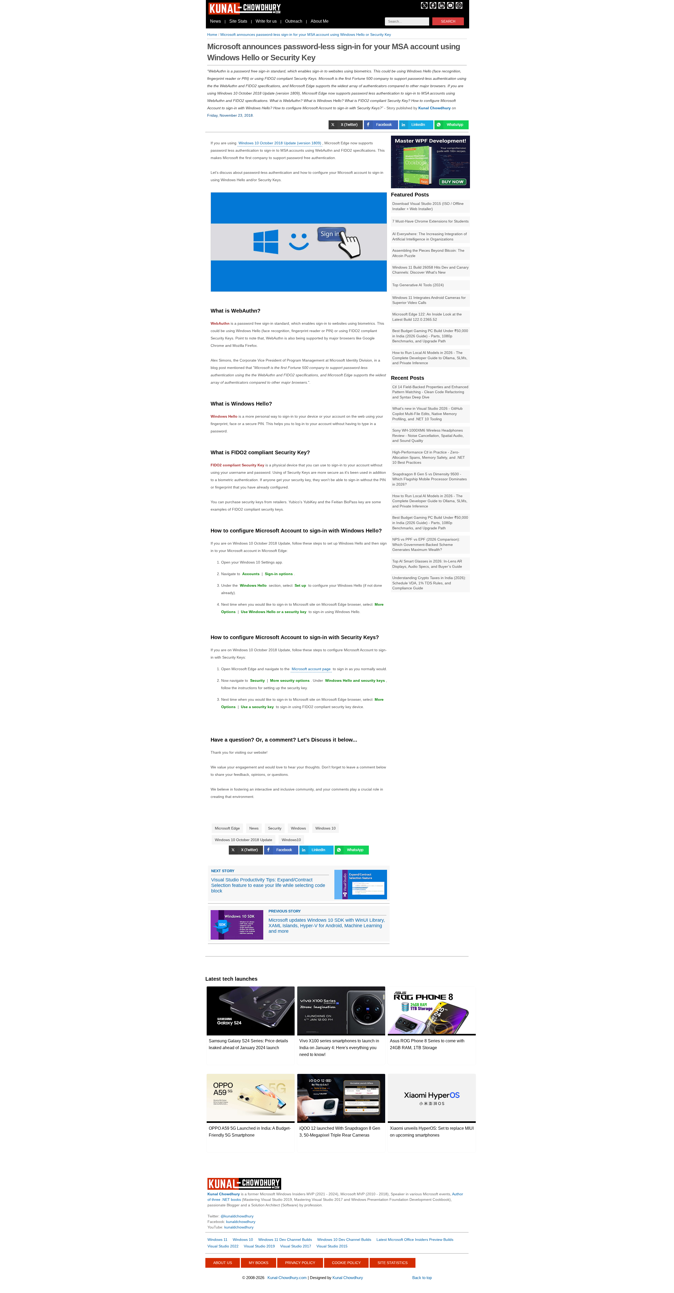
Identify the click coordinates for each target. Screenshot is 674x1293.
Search (448, 21)
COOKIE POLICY (346, 1263)
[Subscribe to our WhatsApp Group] (459, 7)
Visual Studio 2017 (295, 1246)
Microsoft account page (311, 669)
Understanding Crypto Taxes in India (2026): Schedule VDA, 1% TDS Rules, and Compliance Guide (429, 583)
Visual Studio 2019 (259, 1246)
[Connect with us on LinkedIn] (441, 7)
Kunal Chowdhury (348, 1277)
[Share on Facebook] (381, 128)
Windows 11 (217, 1239)
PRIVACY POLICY (300, 1263)
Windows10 (291, 840)
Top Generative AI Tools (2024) (418, 285)
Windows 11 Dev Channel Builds (285, 1239)
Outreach (293, 21)
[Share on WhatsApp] (451, 128)
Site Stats (238, 21)
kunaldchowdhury (240, 1222)
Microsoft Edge (227, 828)
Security (274, 828)
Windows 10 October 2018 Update (243, 840)
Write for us (266, 21)
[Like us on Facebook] (433, 7)
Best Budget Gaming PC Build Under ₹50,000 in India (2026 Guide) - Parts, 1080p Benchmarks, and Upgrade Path (430, 336)
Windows (298, 828)
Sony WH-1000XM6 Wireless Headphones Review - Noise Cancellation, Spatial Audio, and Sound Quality (428, 435)
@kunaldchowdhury (237, 1216)
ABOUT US (222, 1263)
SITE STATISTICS (393, 1263)
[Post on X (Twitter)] (246, 853)
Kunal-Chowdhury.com (287, 1277)
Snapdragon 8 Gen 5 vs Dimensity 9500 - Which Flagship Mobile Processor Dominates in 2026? (429, 479)
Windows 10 (325, 828)
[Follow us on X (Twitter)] (424, 7)
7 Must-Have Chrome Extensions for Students (430, 221)
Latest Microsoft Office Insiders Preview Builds (414, 1239)
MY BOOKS (258, 1263)
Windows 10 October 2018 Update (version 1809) (280, 143)
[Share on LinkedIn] (416, 128)
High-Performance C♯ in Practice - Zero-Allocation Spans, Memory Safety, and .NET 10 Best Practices (428, 457)
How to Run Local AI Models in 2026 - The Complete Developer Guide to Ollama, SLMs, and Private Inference (429, 358)
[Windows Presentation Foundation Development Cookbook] (430, 187)
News (215, 21)
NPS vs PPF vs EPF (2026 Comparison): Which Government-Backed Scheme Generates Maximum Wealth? (426, 544)
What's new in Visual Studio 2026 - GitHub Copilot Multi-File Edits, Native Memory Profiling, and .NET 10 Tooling (427, 413)
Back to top (422, 1277)
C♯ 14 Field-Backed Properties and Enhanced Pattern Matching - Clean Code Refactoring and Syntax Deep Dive (430, 392)
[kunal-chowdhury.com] (245, 13)
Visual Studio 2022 (223, 1246)
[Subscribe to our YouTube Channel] (450, 7)
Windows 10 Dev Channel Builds (344, 1239)
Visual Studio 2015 (332, 1246)
